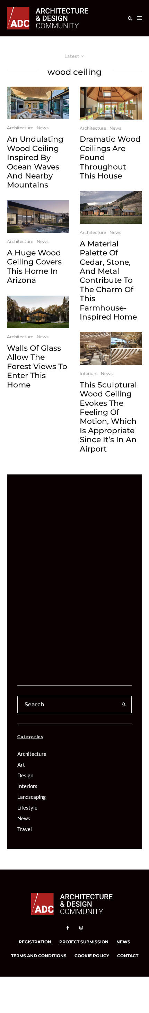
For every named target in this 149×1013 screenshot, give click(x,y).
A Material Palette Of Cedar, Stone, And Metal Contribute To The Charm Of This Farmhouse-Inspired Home (108, 280)
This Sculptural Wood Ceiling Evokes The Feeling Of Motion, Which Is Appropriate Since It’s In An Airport (108, 417)
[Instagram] (81, 927)
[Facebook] (67, 927)
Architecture (20, 127)
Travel (24, 829)
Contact (127, 955)
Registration (35, 941)
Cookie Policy (91, 955)
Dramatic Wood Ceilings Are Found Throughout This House (110, 158)
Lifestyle (27, 807)
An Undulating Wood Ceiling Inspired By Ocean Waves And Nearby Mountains (35, 162)
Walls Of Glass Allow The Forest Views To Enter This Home (37, 367)
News (43, 127)
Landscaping (31, 797)
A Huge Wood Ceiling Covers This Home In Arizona (34, 266)
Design (25, 775)
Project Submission (83, 941)
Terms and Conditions (39, 955)
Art (21, 764)
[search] (123, 704)
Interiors (88, 373)
